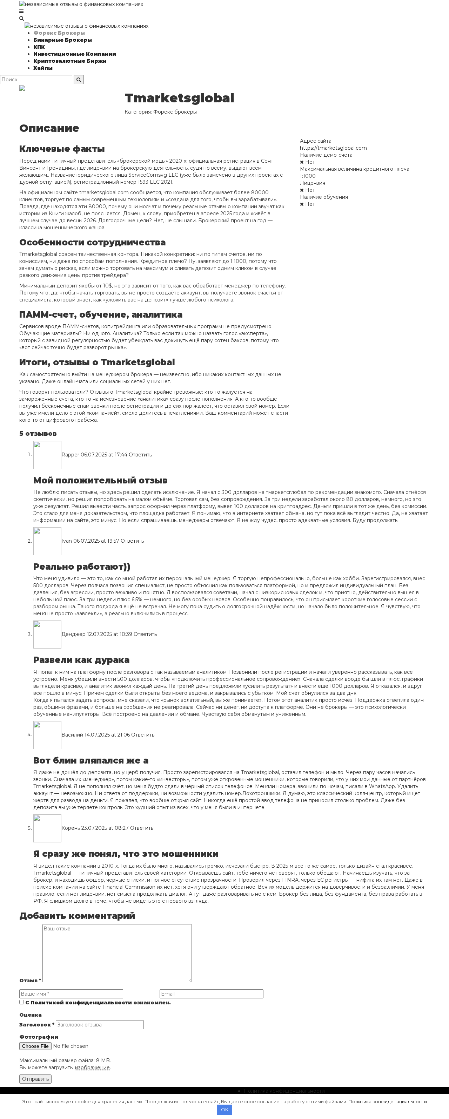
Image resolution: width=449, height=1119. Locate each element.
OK (224, 1109)
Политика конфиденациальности (387, 1101)
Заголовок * (36, 1025)
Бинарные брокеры (62, 40)
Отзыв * (30, 980)
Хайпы (43, 68)
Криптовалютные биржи (70, 61)
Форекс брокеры (59, 33)
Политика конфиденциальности (284, 1091)
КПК (39, 47)
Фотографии (38, 1037)
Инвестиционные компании (74, 54)
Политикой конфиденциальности (81, 1002)
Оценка (30, 1015)
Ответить (140, 454)
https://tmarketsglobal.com (333, 148)
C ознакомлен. (97, 1002)
